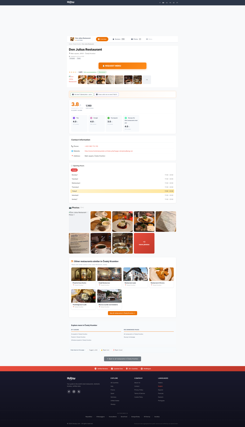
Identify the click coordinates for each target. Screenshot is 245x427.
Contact (136, 386)
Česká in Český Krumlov (78, 337)
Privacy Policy (138, 390)
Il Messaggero (100, 416)
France (113, 390)
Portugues (161, 400)
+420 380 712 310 (91, 146)
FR (170, 2)
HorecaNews (113, 416)
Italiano (160, 382)
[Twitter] (79, 392)
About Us (137, 382)
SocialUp (157, 416)
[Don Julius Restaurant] (73, 79)
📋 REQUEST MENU (111, 66)
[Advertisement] (122, 20)
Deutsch (160, 397)
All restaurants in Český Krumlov (133, 334)
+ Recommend (102, 72)
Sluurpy (113, 404)
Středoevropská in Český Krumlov (81, 340)
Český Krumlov (77, 44)
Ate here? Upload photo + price (83, 94)
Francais (160, 393)
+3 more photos (144, 243)
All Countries (114, 382)
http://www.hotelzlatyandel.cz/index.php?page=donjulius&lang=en (109, 151)
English (160, 386)
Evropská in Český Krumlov (79, 334)
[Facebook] (69, 392)
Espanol (160, 390)
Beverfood (124, 416)
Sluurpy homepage (129, 337)
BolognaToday (135, 416)
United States (115, 400)
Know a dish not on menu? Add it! (107, 94)
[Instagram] (74, 392)
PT (177, 2)
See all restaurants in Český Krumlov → (122, 313)
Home (70, 44)
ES (167, 2)
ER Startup (147, 416)
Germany (113, 397)
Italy (112, 386)
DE (174, 2)
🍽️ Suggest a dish (92, 350)
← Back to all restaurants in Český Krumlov (122, 359)
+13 (147, 79)
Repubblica (89, 416)
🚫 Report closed (117, 350)
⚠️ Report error (105, 350)
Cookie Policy (138, 397)
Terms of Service (139, 393)
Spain (112, 393)
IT (159, 2)
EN (163, 2)
